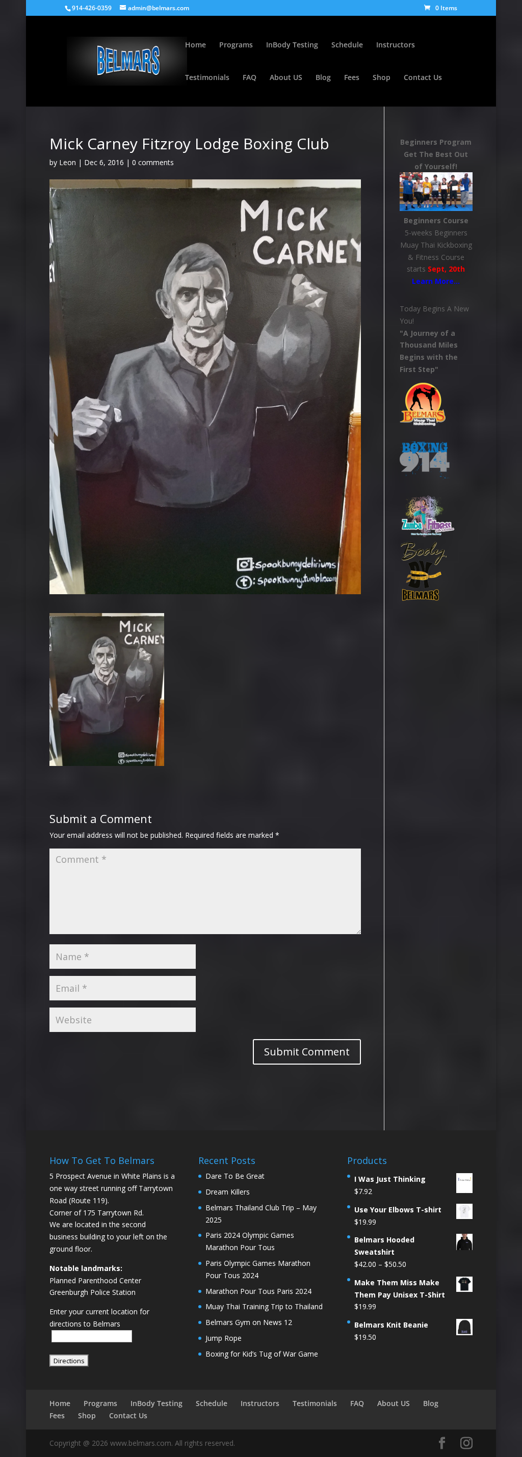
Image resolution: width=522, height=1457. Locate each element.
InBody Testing (292, 45)
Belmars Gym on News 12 (248, 1322)
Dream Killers (227, 1192)
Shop (381, 78)
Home (195, 45)
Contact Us (423, 78)
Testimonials (207, 78)
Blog (323, 78)
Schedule (347, 45)
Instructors (395, 45)
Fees (351, 78)
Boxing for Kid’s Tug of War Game (261, 1354)
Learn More (433, 281)
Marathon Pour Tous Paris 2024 (258, 1291)
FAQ (249, 78)
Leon (67, 162)
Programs (236, 45)
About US (286, 78)
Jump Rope (223, 1338)
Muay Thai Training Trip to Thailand (264, 1306)
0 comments (153, 162)
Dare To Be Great (235, 1176)
